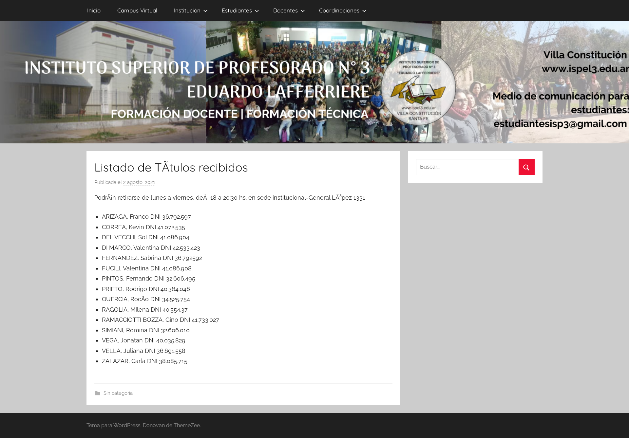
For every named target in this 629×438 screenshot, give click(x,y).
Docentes (285, 10)
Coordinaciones (339, 10)
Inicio (94, 10)
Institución (187, 10)
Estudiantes (237, 10)
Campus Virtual (137, 10)
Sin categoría (118, 393)
